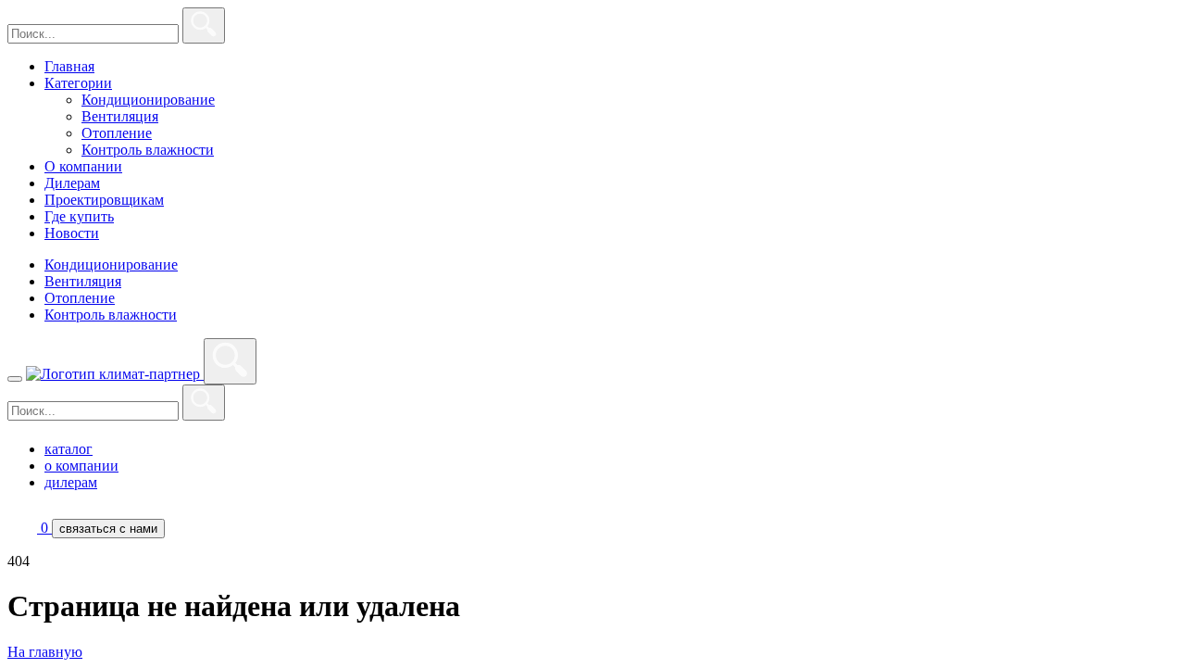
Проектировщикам (104, 200)
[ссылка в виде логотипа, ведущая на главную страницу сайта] (115, 374)
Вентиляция (119, 116)
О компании (83, 166)
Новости (71, 233)
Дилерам (72, 183)
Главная (69, 66)
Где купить (79, 216)
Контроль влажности (147, 150)
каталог (68, 449)
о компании (81, 465)
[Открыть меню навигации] (14, 379)
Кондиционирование (148, 99)
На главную (44, 652)
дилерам (70, 482)
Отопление (116, 133)
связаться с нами (108, 529)
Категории (78, 83)
